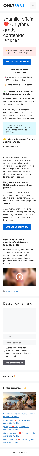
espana (17, 291)
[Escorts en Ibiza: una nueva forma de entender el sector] (19, 401)
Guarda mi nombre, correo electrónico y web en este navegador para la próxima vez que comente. (19, 352)
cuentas (9, 291)
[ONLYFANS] (14, 5)
